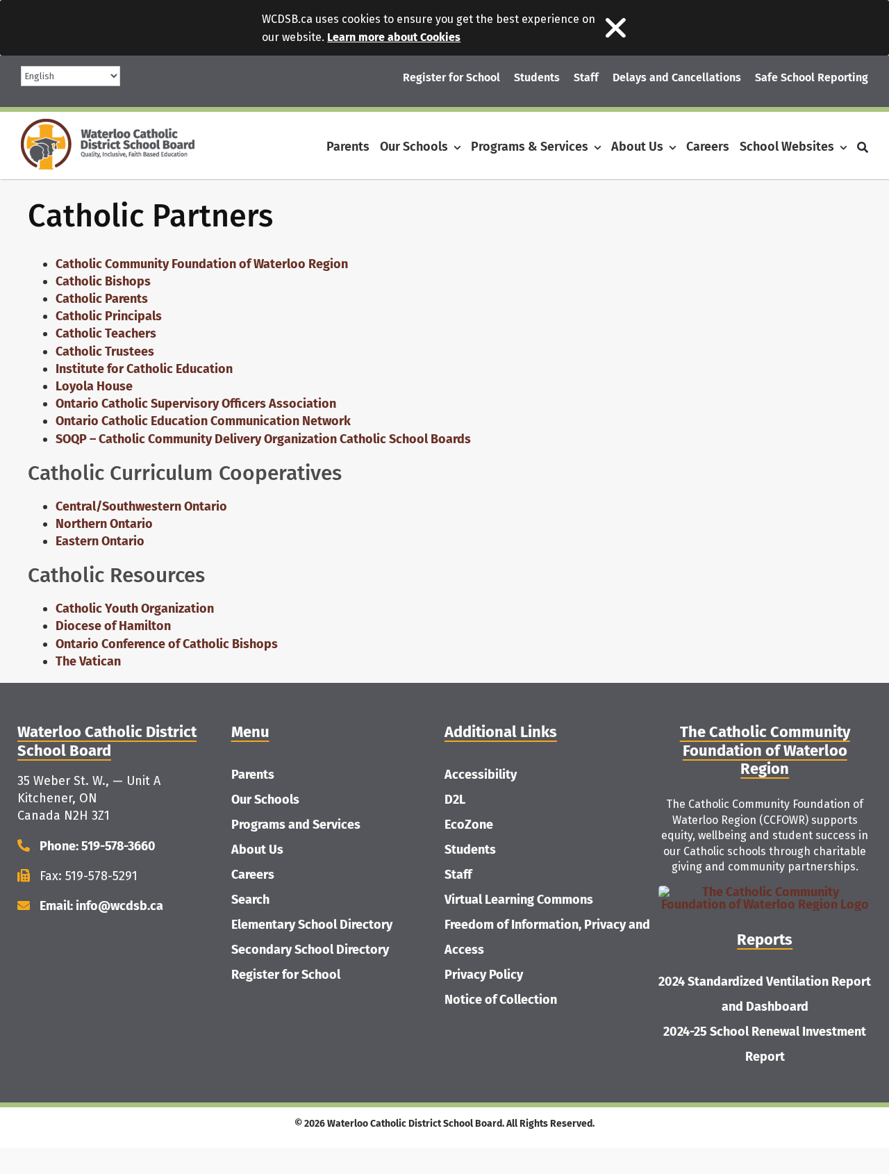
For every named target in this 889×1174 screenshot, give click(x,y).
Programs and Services (295, 824)
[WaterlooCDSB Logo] (107, 125)
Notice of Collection (500, 999)
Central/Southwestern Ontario (141, 506)
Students (470, 849)
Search (250, 899)
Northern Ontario (104, 523)
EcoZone (468, 824)
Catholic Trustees (105, 351)
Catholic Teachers (106, 333)
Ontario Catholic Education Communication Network (203, 421)
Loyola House (94, 386)
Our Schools (265, 799)
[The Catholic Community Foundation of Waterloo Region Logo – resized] (765, 892)
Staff (458, 874)
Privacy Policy (483, 974)
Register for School (285, 974)
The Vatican (88, 661)
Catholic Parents (102, 298)
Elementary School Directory (311, 924)
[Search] (862, 147)
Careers (252, 874)
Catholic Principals (109, 316)
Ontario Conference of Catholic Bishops (167, 644)
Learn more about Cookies (393, 37)
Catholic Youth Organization (135, 608)
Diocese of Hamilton (113, 626)
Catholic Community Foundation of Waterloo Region (202, 264)
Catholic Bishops (103, 281)
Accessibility (480, 774)
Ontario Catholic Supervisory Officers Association (196, 403)
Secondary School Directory (310, 949)
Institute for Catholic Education (144, 369)
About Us (257, 849)
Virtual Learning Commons (518, 899)
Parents (252, 774)
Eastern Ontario (100, 541)
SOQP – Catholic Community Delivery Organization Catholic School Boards (263, 439)
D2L (454, 799)
